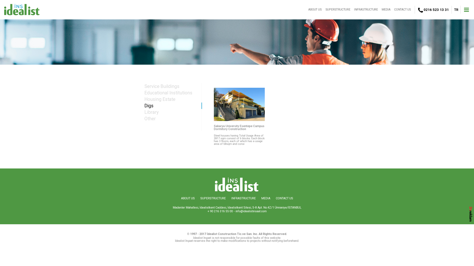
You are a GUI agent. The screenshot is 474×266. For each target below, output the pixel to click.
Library (151, 112)
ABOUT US (315, 9)
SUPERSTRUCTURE (338, 9)
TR (456, 10)
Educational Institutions (168, 93)
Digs (148, 105)
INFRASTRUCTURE (366, 9)
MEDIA (386, 9)
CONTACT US (402, 9)
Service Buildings (161, 86)
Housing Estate (159, 99)
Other (150, 118)
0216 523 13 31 (436, 10)
